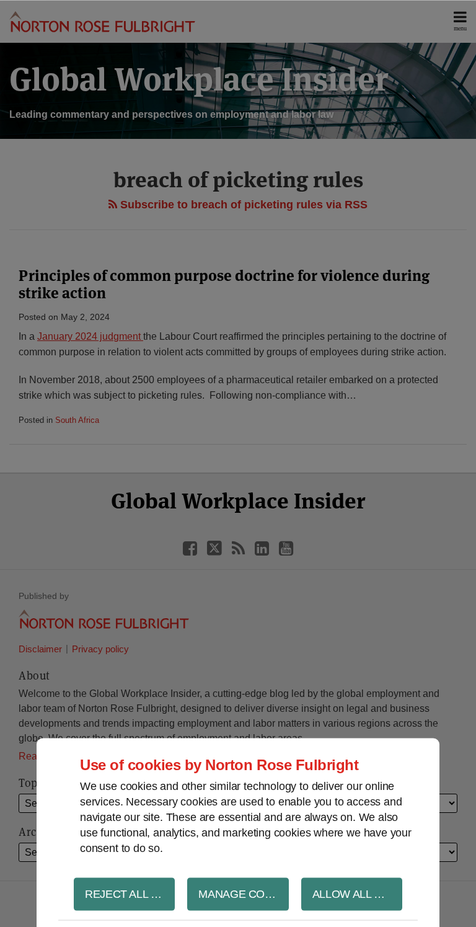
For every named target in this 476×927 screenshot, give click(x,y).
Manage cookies (243, 893)
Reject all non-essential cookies (130, 893)
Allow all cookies (357, 893)
